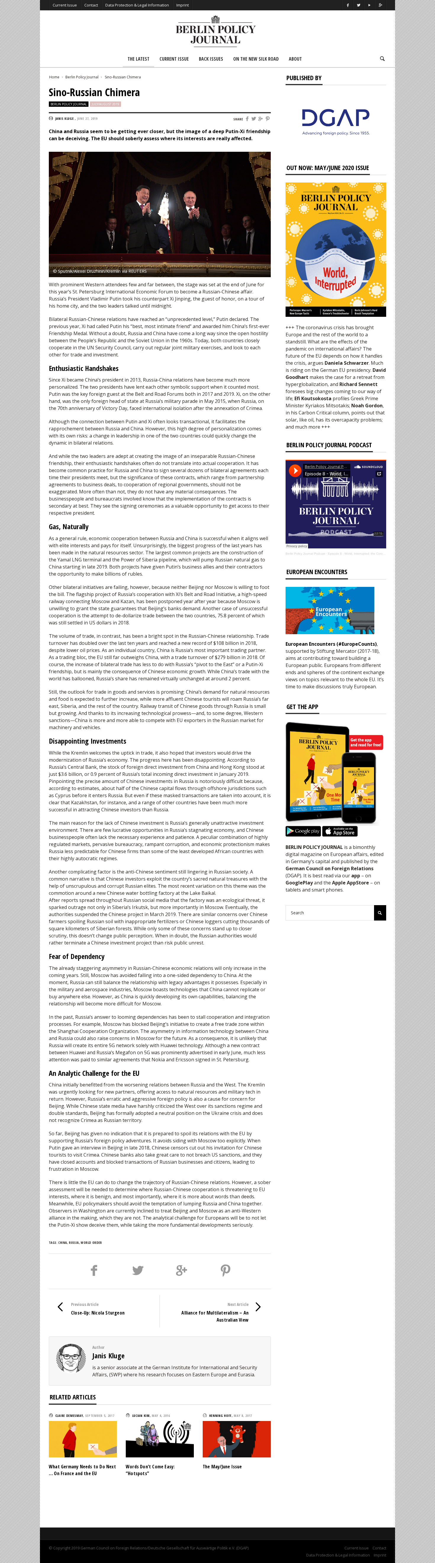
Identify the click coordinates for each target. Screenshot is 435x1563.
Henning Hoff (220, 1415)
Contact (91, 5)
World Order (91, 1242)
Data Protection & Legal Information (137, 5)
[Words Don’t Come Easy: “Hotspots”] (160, 1439)
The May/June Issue (222, 1466)
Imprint (182, 5)
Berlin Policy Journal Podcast (305, 553)
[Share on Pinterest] (268, 119)
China (62, 1242)
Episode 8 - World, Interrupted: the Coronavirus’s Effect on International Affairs (381, 553)
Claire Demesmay (69, 1415)
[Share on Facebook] (247, 119)
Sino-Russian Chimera (123, 77)
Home (54, 77)
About (295, 59)
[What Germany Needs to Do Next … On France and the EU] (83, 1439)
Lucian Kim (141, 1415)
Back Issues (211, 59)
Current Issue (65, 5)
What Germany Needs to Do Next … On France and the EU (82, 1469)
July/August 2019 (105, 104)
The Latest (138, 59)
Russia (74, 1242)
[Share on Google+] (261, 119)
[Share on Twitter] (254, 119)
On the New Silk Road (256, 59)
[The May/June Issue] (237, 1439)
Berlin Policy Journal (82, 77)
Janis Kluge (108, 1355)
